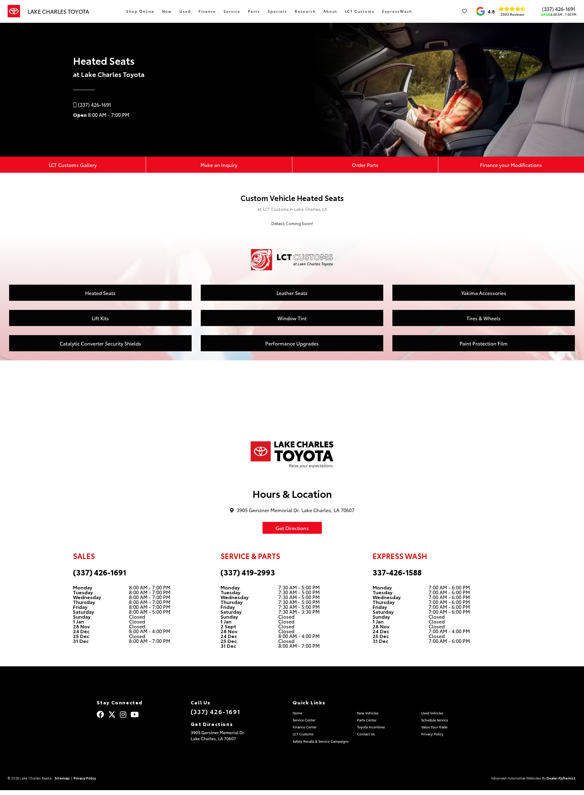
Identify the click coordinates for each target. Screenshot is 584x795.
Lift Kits (100, 317)
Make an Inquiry (218, 164)
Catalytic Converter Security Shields (100, 343)
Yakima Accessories (483, 292)
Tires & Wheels (484, 317)
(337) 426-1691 (558, 8)
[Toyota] (14, 11)
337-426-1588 (397, 572)
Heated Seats (100, 292)
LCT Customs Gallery (73, 164)
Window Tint (292, 317)
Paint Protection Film (484, 343)
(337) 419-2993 (248, 572)
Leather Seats (292, 292)
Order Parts (365, 164)
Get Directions (292, 527)
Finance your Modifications (511, 164)
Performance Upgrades (292, 343)
